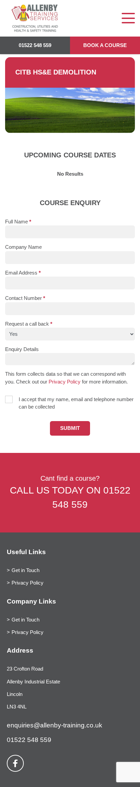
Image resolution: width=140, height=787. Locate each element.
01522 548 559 (35, 45)
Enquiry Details (22, 349)
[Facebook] (15, 763)
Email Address (23, 273)
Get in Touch (25, 570)
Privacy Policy (65, 382)
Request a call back (28, 324)
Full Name (18, 221)
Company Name (23, 247)
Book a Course (105, 45)
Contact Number (25, 298)
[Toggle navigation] (128, 18)
